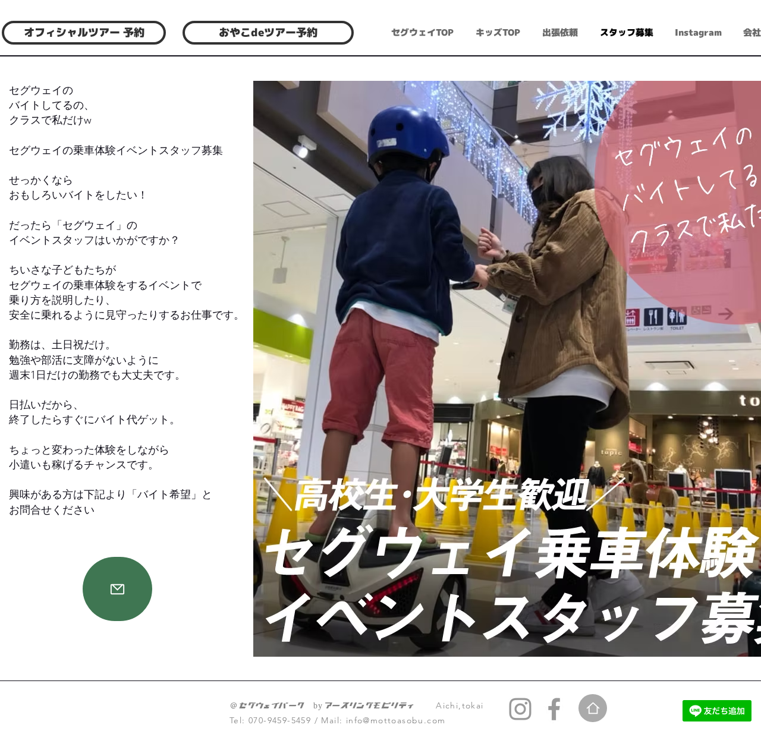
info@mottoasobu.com (396, 720)
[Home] (592, 708)
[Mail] (117, 589)
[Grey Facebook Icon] (554, 709)
